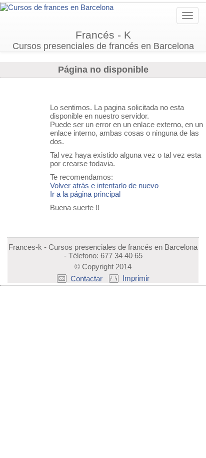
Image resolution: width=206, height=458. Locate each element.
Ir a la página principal (85, 194)
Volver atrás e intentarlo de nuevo (104, 185)
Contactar (86, 278)
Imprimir (136, 278)
